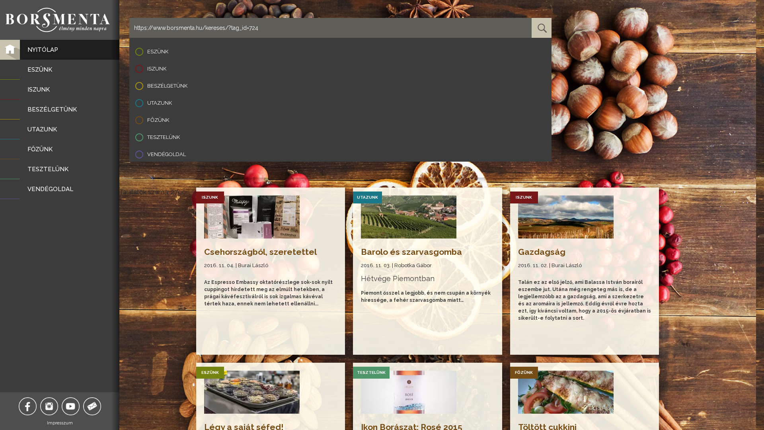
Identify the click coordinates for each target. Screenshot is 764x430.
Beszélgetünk (167, 86)
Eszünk (157, 52)
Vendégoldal (166, 154)
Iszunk (156, 69)
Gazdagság (541, 252)
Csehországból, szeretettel (260, 252)
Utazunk (159, 103)
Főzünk (158, 120)
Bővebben (217, 340)
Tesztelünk (163, 137)
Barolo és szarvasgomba (411, 252)
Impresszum (60, 423)
